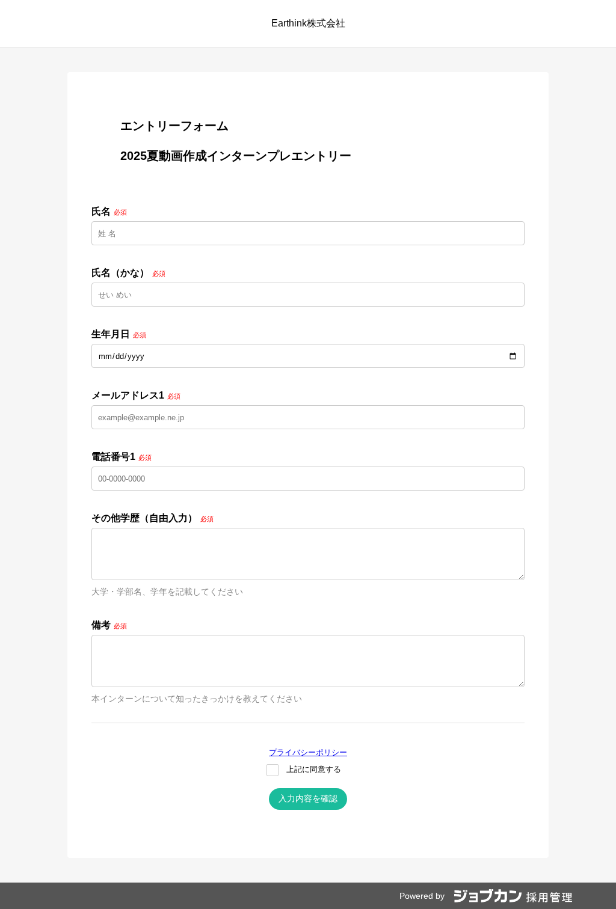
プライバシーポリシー (308, 752)
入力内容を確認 (308, 798)
